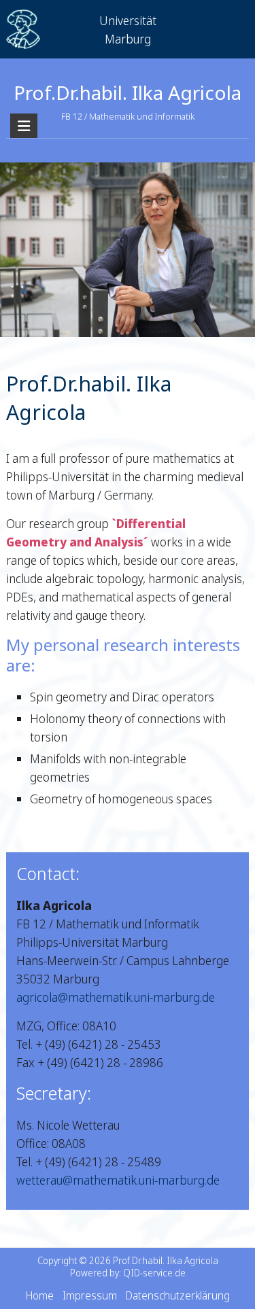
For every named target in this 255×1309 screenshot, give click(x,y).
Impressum (90, 1295)
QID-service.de (154, 1272)
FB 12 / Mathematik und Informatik (127, 116)
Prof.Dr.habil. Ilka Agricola (127, 92)
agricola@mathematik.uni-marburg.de (115, 997)
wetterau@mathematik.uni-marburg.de (118, 1180)
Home (40, 1295)
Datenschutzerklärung (178, 1295)
